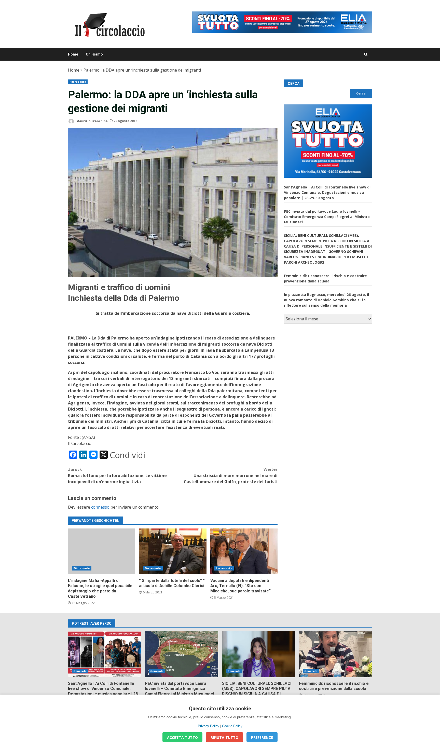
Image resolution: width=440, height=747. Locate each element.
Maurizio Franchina (92, 121)
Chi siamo (94, 54)
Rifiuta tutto (224, 737)
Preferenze (262, 737)
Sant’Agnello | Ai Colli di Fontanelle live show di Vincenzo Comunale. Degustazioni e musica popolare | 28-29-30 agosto (327, 192)
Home (73, 54)
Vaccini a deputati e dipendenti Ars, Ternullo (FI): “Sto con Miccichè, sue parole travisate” (244, 551)
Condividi (127, 455)
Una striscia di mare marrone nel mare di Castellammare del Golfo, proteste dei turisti (231, 475)
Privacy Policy (208, 726)
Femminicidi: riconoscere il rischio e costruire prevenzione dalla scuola (335, 654)
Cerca (293, 84)
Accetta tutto (182, 737)
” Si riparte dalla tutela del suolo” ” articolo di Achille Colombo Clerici (172, 551)
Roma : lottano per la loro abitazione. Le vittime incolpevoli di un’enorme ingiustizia (117, 475)
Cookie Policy (232, 726)
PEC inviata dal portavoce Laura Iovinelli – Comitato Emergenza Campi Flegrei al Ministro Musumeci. (327, 216)
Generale (80, 671)
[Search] (365, 54)
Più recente (78, 82)
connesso (100, 507)
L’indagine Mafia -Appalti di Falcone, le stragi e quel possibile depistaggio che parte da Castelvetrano (101, 551)
